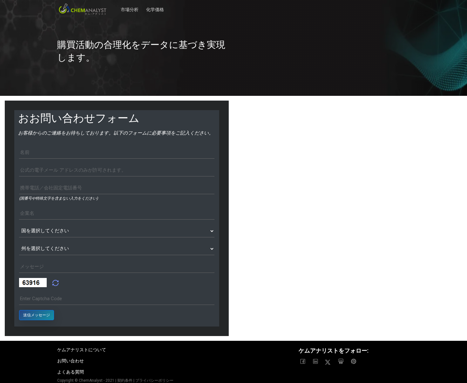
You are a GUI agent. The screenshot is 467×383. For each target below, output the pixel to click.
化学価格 (155, 6)
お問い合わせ (70, 360)
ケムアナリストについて (81, 349)
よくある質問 (70, 371)
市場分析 (130, 6)
